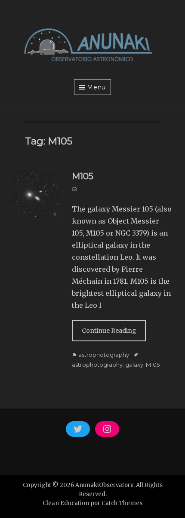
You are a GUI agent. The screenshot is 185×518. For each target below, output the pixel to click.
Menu (96, 87)
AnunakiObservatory (104, 485)
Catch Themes (122, 503)
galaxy (134, 364)
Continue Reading (109, 330)
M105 (82, 176)
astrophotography (103, 354)
